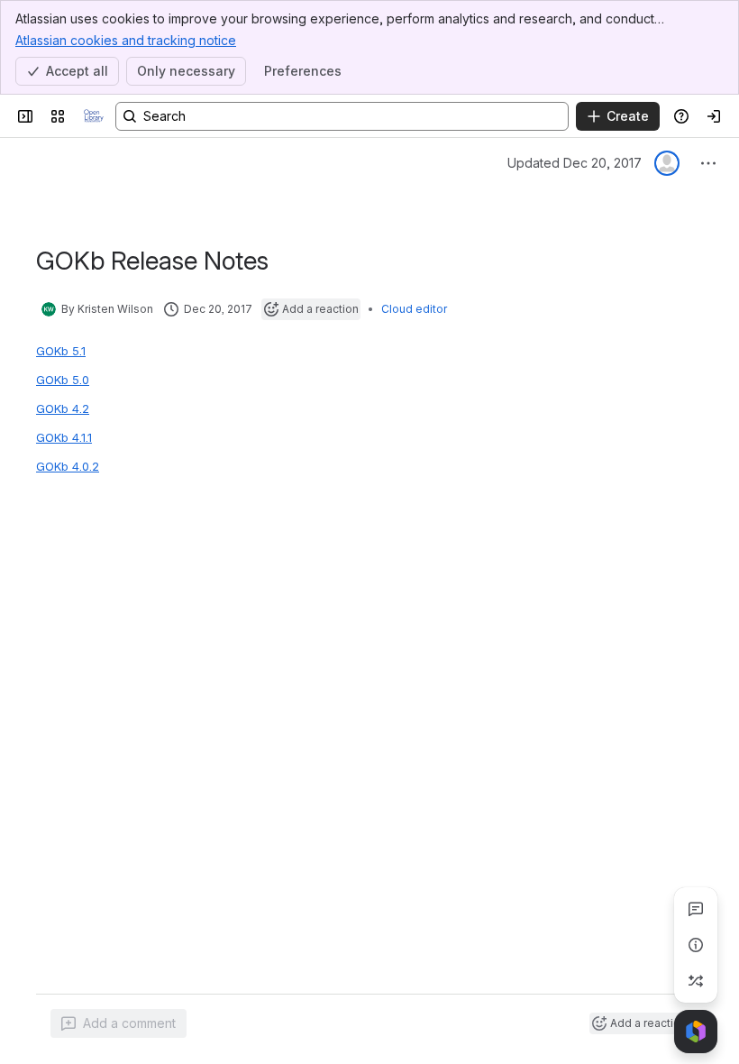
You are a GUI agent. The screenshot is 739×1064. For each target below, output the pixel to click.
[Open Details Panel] (695, 945)
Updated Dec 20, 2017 (574, 162)
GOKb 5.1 (61, 351)
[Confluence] (93, 116)
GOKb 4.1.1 (64, 437)
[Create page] (695, 981)
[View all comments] (695, 908)
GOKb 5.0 (62, 379)
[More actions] (708, 163)
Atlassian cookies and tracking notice (125, 40)
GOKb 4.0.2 (67, 466)
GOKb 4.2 (62, 408)
